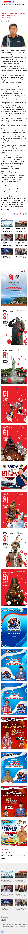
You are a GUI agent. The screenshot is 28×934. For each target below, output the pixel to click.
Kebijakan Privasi (16, 924)
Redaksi (24, 924)
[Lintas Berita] (10, 1)
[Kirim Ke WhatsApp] (26, 214)
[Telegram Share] (23, 214)
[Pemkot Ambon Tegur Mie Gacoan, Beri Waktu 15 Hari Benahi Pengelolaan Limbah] (7, 251)
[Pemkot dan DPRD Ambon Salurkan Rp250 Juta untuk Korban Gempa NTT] (21, 251)
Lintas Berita (6, 20)
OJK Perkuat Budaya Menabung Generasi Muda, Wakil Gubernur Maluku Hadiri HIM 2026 (7, 230)
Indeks (3, 924)
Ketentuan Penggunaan (8, 926)
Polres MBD (5, 858)
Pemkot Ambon (18, 853)
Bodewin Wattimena (20, 855)
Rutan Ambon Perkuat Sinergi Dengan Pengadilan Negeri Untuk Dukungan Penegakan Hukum (21, 244)
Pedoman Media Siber (20, 926)
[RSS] (5, 920)
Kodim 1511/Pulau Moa (7, 855)
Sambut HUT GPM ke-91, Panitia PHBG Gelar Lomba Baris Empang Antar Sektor (20, 230)
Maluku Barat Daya (7, 853)
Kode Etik (9, 924)
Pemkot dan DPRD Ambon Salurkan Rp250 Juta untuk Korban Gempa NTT (20, 258)
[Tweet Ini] (17, 214)
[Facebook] (2, 920)
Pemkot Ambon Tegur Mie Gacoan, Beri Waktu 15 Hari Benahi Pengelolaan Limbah (6, 258)
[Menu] (2, 1)
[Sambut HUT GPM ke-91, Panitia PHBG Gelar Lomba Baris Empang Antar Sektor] (21, 223)
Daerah (2, 11)
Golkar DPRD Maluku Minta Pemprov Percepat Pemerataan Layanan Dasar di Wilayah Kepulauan (7, 244)
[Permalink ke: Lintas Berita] (2, 20)
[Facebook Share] (14, 214)
